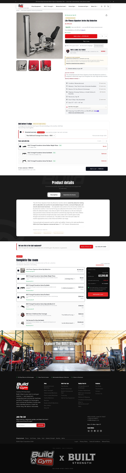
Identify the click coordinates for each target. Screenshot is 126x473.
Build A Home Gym (66, 388)
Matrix (63, 438)
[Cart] (108, 6)
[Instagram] (101, 431)
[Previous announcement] (16, 1)
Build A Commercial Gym (67, 392)
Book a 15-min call (86, 246)
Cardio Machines (49, 398)
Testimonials (99, 388)
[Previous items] (103, 141)
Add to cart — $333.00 (96, 169)
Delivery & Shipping (84, 397)
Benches (46, 400)
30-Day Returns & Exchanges (83, 387)
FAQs (79, 406)
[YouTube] (95, 431)
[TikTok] (98, 431)
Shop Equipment (36, 6)
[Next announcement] (110, 1)
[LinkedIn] (88, 431)
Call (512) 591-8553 (100, 246)
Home (17, 10)
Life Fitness (33, 438)
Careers (97, 391)
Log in (76, 441)
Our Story (98, 386)
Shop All (46, 408)
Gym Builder (64, 386)
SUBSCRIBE (40, 425)
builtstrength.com (62, 358)
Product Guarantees (84, 390)
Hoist (43, 438)
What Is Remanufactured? (83, 403)
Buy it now (86, 41)
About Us (93, 6)
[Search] (101, 6)
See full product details (71, 78)
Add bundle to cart (98, 294)
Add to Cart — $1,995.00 (81, 36)
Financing (64, 395)
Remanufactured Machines (49, 387)
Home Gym (72, 6)
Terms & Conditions (94, 441)
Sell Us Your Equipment (68, 398)
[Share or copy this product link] (106, 15)
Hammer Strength (50, 438)
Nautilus (58, 438)
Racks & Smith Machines (51, 403)
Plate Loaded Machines (51, 395)
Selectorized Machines (50, 393)
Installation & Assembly (85, 399)
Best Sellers (47, 405)
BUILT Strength (48, 6)
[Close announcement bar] (113, 1)
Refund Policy (106, 441)
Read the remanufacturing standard (75, 63)
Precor (27, 438)
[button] (21, 65)
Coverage (103, 51)
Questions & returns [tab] (69, 195)
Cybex (38, 438)
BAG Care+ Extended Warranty (84, 393)
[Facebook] (91, 431)
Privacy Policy (84, 441)
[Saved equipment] (105, 6)
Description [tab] (54, 195)
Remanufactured (61, 6)
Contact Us (98, 393)
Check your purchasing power (76, 112)
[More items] (106, 141)
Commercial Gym (83, 6)
